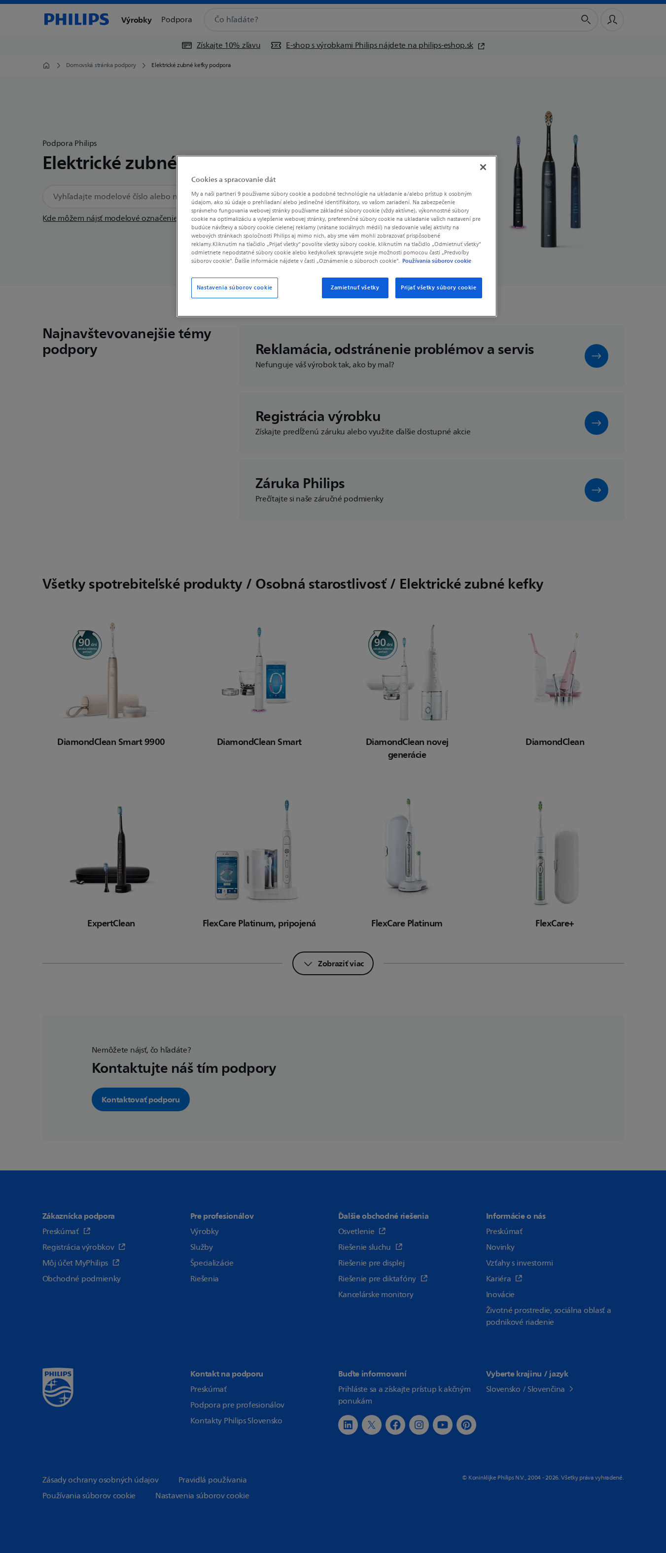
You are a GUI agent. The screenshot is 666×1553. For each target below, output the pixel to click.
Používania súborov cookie (436, 261)
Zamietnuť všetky (355, 287)
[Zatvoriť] (483, 167)
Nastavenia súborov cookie (235, 287)
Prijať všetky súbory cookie (438, 287)
